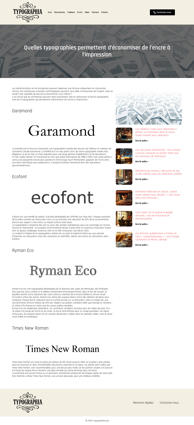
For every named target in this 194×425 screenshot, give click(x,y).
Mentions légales (143, 403)
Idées (87, 12)
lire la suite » (141, 140)
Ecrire (79, 12)
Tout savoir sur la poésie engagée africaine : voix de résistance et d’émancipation (154, 215)
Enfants (104, 12)
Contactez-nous (169, 403)
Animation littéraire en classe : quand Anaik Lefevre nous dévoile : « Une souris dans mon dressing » (157, 195)
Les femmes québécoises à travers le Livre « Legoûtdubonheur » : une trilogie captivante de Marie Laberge (157, 236)
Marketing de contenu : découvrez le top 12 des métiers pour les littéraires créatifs (158, 172)
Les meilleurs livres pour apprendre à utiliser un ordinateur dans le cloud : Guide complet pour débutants (156, 132)
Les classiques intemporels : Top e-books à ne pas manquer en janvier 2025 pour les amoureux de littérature (158, 153)
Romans (95, 12)
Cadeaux (71, 12)
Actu (50, 12)
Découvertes (59, 12)
